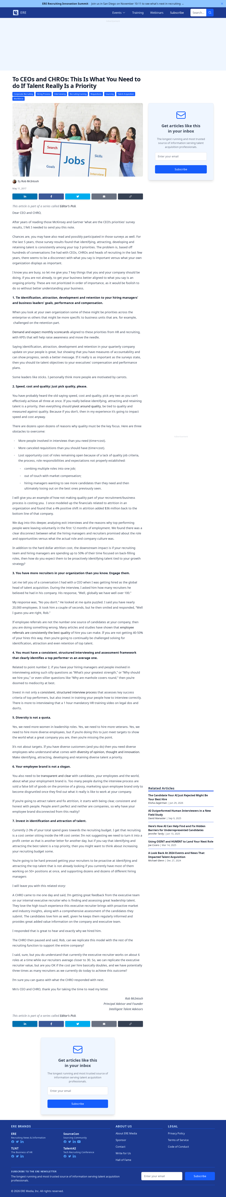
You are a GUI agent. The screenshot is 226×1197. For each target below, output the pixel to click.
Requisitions (96, 94)
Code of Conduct (178, 1146)
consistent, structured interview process (68, 692)
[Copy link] (130, 196)
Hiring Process (43, 94)
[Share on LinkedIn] (24, 196)
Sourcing (110, 94)
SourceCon (71, 1134)
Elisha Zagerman (157, 802)
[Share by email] (103, 196)
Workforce (18, 98)
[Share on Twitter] (77, 196)
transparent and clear (56, 776)
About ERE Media (126, 1133)
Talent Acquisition (126, 94)
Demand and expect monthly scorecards (40, 332)
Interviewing (60, 94)
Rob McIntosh (30, 181)
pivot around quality (86, 406)
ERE (13, 1134)
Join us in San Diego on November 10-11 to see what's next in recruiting (113, 3)
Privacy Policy (176, 1133)
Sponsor (121, 1140)
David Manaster (157, 818)
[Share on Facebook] (51, 196)
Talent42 (69, 1148)
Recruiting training (78, 94)
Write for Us (123, 1153)
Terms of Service (178, 1140)
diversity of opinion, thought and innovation (108, 752)
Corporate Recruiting (23, 94)
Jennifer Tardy (156, 833)
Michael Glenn (156, 860)
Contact (120, 1146)
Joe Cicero (153, 845)
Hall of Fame (123, 1160)
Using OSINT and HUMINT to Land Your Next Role (180, 841)
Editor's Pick (68, 206)
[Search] (210, 12)
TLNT (15, 1148)
